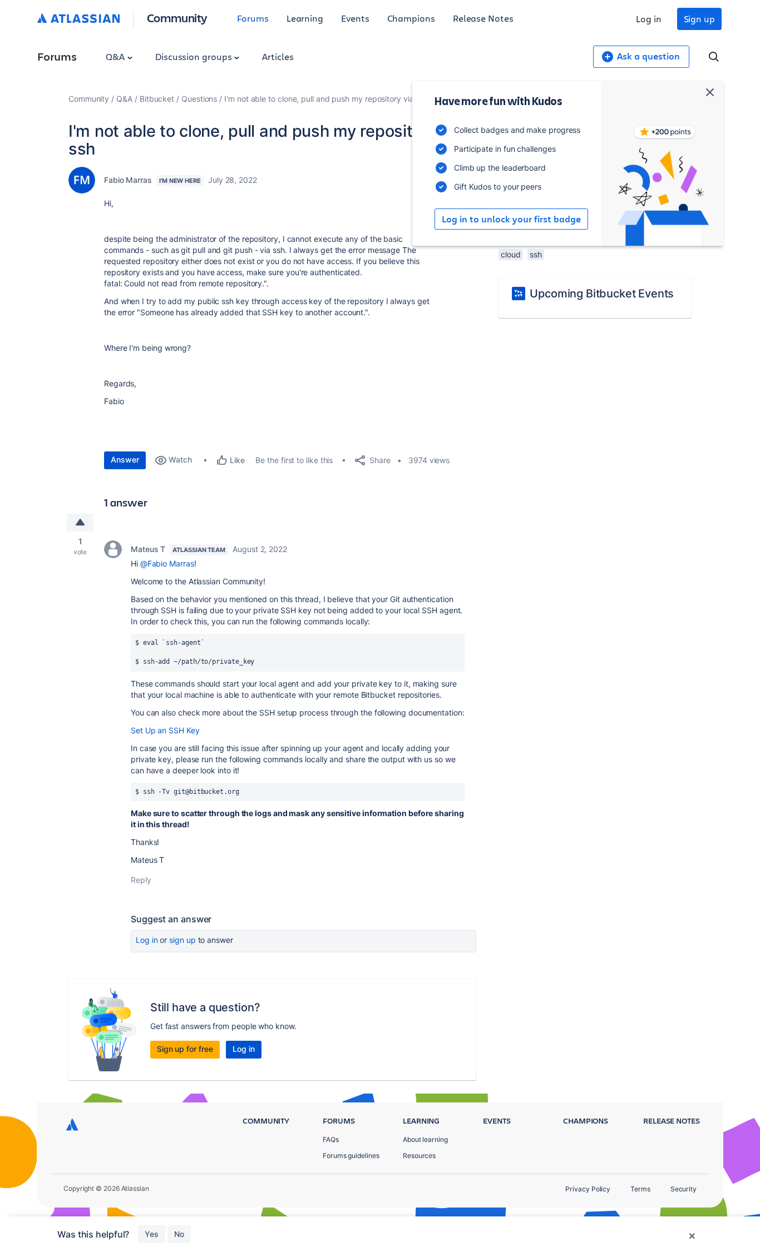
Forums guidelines (351, 1155)
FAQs (331, 1139)
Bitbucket (157, 98)
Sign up (699, 18)
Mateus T (148, 549)
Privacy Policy (587, 1189)
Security (683, 1189)
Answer (125, 459)
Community (177, 17)
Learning (305, 18)
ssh (536, 254)
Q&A (116, 56)
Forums (253, 18)
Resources (419, 1155)
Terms (640, 1189)
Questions (199, 98)
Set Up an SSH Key (165, 730)
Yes (152, 1234)
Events (355, 18)
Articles (277, 56)
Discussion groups (194, 56)
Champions (411, 18)
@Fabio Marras (167, 563)
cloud (511, 254)
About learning (425, 1139)
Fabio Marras (128, 180)
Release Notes (483, 18)
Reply (141, 880)
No (179, 1234)
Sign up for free (185, 1049)
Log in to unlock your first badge (511, 219)
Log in (649, 18)
